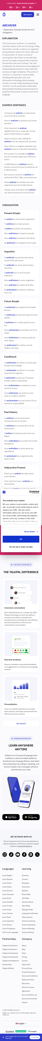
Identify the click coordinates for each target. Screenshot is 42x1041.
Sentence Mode (27, 902)
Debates (25, 891)
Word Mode (26, 906)
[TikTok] (11, 854)
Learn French (7, 883)
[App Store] (11, 817)
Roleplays (25, 883)
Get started (28, 15)
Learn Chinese (7, 913)
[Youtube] (17, 854)
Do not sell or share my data (21, 547)
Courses (25, 879)
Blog (23, 949)
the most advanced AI (22, 565)
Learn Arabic (6, 909)
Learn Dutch (6, 898)
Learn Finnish (7, 906)
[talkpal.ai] (3, 14)
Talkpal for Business (9, 949)
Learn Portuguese (8, 928)
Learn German (7, 891)
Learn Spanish (7, 879)
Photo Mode (26, 894)
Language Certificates (30, 913)
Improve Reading (28, 928)
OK (21, 539)
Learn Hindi (6, 917)
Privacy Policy (27, 968)
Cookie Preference (28, 972)
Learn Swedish (7, 902)
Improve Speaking (28, 925)
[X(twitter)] (37, 854)
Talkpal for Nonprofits (10, 957)
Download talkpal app (22, 738)
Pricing (24, 957)
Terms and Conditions (30, 976)
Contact (25, 961)
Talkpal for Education (10, 945)
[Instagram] (4, 854)
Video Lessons (27, 917)
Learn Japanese (8, 921)
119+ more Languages (10, 932)
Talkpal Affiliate (8, 968)
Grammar (25, 875)
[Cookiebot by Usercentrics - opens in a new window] (29, 492)
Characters (26, 887)
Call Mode (25, 898)
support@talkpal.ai (25, 846)
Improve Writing (28, 932)
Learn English (7, 875)
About (24, 945)
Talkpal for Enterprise (10, 953)
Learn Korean (7, 925)
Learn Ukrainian (8, 894)
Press (24, 953)
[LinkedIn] (30, 854)
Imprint (24, 1002)
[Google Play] (31, 817)
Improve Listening (28, 921)
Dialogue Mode (27, 909)
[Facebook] (24, 854)
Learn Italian (7, 887)
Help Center (26, 964)
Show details (29, 532)
